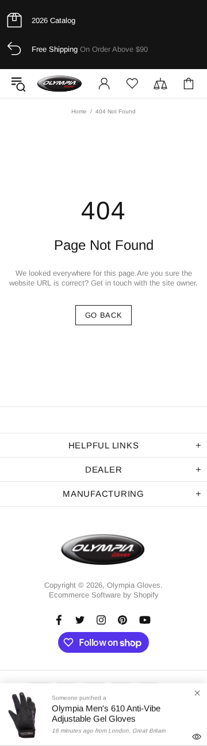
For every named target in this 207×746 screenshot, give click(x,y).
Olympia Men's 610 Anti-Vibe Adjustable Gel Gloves (106, 713)
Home (79, 111)
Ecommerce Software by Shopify (104, 595)
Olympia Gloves (60, 83)
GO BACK (103, 315)
